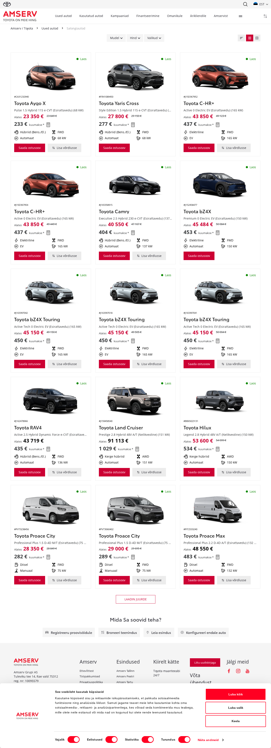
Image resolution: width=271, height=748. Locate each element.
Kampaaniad (120, 16)
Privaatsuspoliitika (91, 682)
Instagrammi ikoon (238, 671)
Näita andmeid (208, 740)
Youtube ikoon (247, 671)
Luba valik (235, 707)
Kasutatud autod (91, 16)
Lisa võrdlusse (67, 148)
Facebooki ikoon (229, 671)
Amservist (221, 16)
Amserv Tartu (124, 682)
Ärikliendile (198, 16)
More (240, 16)
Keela (236, 721)
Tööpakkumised (90, 676)
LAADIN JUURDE (135, 599)
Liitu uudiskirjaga (205, 662)
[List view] (256, 38)
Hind (133, 38)
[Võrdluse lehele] (265, 16)
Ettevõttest (87, 671)
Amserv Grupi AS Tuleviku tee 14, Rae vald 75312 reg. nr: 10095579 (36, 676)
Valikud (152, 38)
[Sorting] (241, 38)
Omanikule (175, 16)
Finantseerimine (147, 16)
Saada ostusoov (30, 148)
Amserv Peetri (125, 676)
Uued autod (63, 16)
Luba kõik (235, 694)
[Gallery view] (249, 38)
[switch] (111, 739)
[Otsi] (245, 4)
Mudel (114, 38)
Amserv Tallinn (125, 671)
